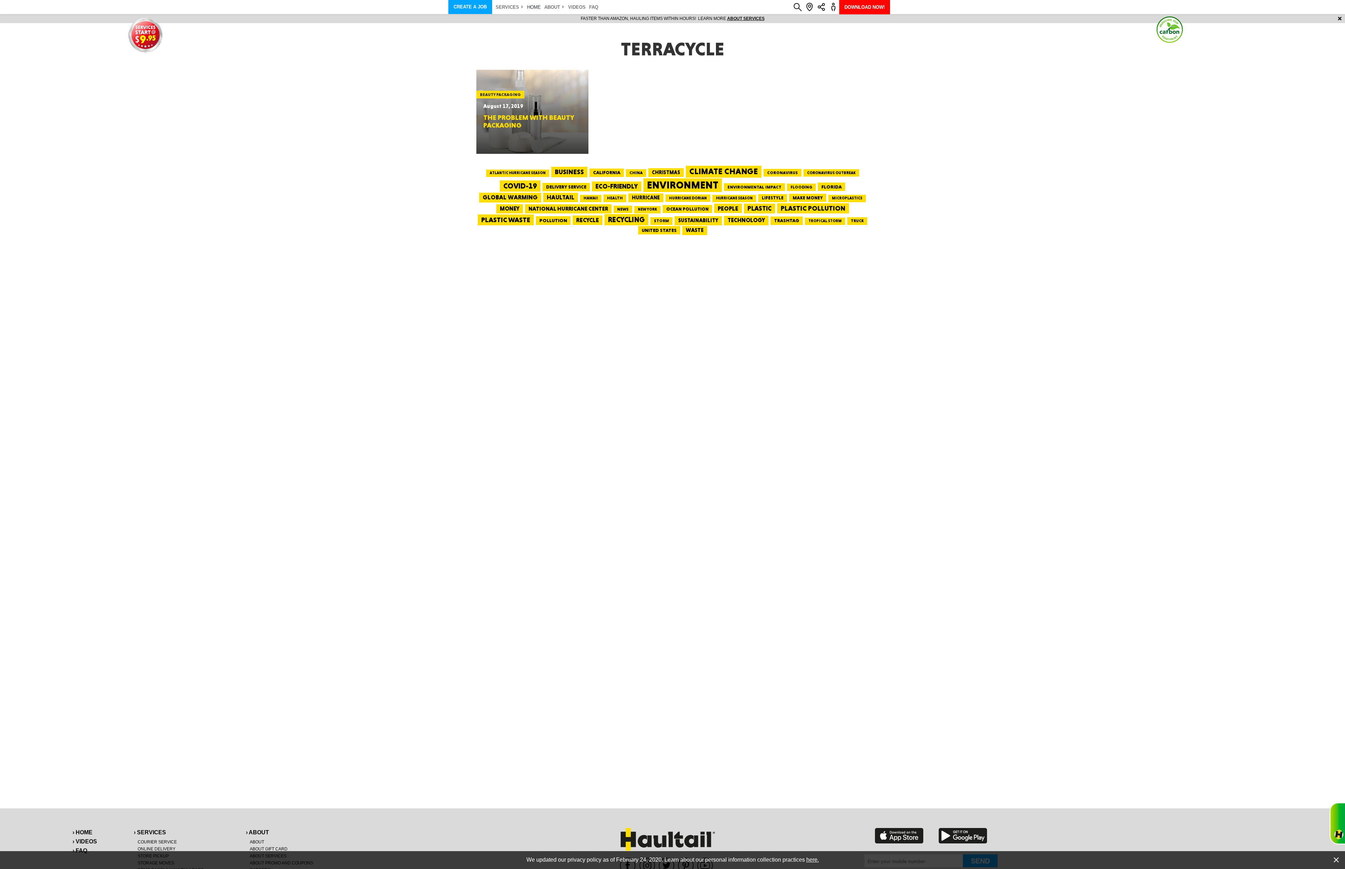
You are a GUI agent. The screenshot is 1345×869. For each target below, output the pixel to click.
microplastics (847, 198)
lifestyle (773, 197)
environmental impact (754, 187)
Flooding (801, 187)
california (606, 172)
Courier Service (157, 842)
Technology (746, 220)
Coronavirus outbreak (831, 173)
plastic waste (505, 219)
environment (682, 185)
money (509, 208)
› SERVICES (150, 832)
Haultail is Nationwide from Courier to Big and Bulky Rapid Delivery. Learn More (673, 18)
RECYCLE (587, 220)
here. (812, 860)
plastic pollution (813, 208)
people (728, 208)
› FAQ (80, 851)
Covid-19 (520, 186)
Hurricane (646, 197)
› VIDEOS (85, 841)
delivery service (566, 187)
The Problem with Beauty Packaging (528, 121)
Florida (831, 187)
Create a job (470, 6)
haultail (560, 197)
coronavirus (782, 172)
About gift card (269, 849)
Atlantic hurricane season (518, 173)
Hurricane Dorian (688, 198)
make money (808, 197)
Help (1337, 823)
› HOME (82, 832)
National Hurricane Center (568, 208)
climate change (723, 171)
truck (857, 220)
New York (647, 209)
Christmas (666, 172)
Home (534, 7)
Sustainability (698, 220)
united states (659, 230)
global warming (510, 197)
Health (615, 198)
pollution (553, 220)
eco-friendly (616, 186)
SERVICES (507, 7)
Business (569, 172)
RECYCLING (626, 219)
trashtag (786, 220)
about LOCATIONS (769, 18)
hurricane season (734, 198)
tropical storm (825, 221)
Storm (661, 220)
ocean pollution (687, 209)
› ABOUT (257, 832)
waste (695, 230)
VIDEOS (577, 7)
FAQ (593, 7)
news (623, 209)
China (636, 172)
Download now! (864, 7)
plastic (759, 208)
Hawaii (591, 198)
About (552, 7)
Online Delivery (156, 849)
